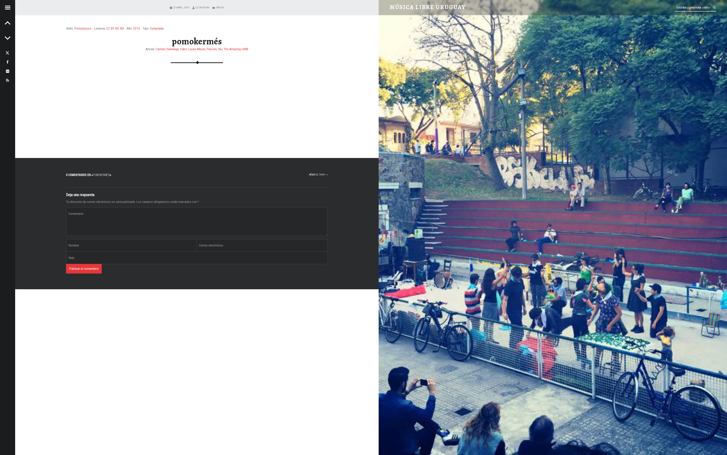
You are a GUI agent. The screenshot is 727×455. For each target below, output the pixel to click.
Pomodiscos (82, 28)
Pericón (212, 49)
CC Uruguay (202, 7)
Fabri (183, 49)
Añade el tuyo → (318, 174)
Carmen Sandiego (167, 49)
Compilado (157, 28)
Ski (220, 49)
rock (221, 7)
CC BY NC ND (115, 28)
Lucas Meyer (196, 49)
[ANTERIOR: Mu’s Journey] (7, 37)
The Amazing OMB (236, 49)
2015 (136, 28)
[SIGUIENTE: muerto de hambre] (7, 22)
